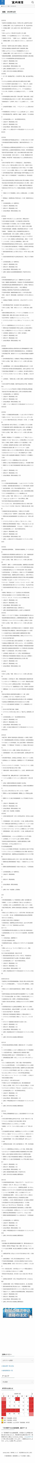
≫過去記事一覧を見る (7, 1366)
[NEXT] (32, 1394)
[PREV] (3, 1394)
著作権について (14, 1452)
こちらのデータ (28, 1437)
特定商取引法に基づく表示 (25, 1452)
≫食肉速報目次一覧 (7, 1370)
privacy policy (6, 1452)
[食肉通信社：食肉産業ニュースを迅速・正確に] (17, 2)
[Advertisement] (17, 1337)
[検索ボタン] (32, 2)
